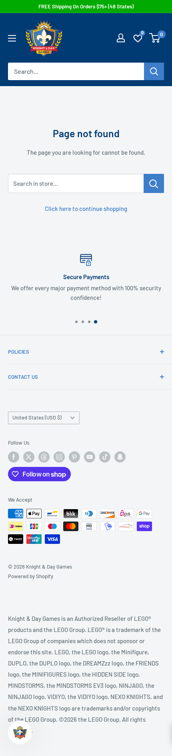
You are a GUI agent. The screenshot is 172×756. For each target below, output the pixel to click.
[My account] (121, 37)
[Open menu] (12, 38)
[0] (155, 38)
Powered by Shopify (30, 576)
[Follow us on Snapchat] (120, 457)
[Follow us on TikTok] (104, 457)
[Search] (154, 71)
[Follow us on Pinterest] (74, 457)
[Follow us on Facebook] (13, 457)
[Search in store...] (154, 183)
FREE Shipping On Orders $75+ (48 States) (86, 6)
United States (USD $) (37, 417)
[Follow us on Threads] (44, 457)
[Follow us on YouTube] (89, 457)
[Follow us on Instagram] (59, 457)
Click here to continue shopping (86, 208)
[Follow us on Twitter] (28, 457)
